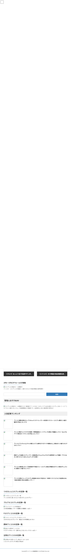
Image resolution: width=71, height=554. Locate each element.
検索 (56, 394)
